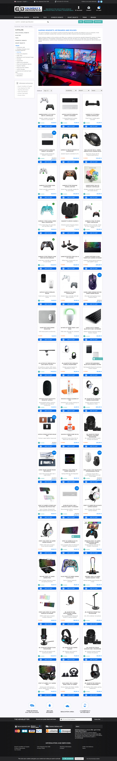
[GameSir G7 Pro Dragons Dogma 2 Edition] (69, 174)
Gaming (18, 52)
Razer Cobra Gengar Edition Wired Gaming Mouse (92, 293)
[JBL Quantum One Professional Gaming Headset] (69, 601)
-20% (54, 452)
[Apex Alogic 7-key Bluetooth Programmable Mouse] (92, 459)
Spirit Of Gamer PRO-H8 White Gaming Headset (93, 506)
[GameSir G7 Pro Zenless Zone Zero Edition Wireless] (47, 245)
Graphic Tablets (20, 65)
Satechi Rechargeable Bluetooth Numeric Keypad (92, 364)
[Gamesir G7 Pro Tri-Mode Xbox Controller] (92, 210)
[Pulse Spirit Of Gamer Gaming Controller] (69, 565)
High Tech (19, 55)
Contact (88, 10)
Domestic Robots (57, 17)
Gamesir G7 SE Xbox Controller (70, 293)
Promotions (88, 21)
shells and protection (22, 62)
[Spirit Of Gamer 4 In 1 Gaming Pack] (47, 672)
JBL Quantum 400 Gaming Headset (69, 648)
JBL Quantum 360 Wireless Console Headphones (70, 364)
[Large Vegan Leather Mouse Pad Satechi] (47, 459)
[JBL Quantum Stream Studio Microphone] (47, 636)
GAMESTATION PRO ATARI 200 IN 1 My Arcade (70, 257)
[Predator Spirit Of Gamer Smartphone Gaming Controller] (92, 530)
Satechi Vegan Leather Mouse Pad (47, 435)
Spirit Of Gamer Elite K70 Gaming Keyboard (70, 541)
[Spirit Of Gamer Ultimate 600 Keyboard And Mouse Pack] (47, 494)
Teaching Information (22, 89)
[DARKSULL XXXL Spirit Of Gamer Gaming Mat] (69, 459)
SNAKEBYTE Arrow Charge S (69, 221)
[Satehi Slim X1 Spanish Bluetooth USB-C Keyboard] (92, 316)
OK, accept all (68, 758)
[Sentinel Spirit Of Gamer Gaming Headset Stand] (92, 565)
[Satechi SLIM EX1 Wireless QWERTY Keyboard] (47, 139)
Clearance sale (20, 47)
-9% (54, 132)
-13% (76, 488)
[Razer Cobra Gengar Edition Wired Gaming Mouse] (92, 281)
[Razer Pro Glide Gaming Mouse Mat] (47, 316)
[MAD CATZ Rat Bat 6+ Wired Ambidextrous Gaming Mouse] (92, 139)
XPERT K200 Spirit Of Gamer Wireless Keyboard (47, 612)
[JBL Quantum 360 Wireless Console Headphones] (69, 352)
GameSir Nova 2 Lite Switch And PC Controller (47, 115)
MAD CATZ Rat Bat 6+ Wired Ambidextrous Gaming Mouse (92, 150)
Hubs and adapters (21, 53)
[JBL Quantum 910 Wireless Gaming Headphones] (92, 387)
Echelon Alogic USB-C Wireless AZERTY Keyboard (69, 506)
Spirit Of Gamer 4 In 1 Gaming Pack (47, 684)
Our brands (17, 749)
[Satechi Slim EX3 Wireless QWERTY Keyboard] (69, 103)
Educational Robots (21, 17)
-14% (99, 452)
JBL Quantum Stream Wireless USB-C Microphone (92, 648)
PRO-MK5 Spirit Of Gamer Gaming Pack (47, 577)
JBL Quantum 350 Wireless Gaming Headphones (93, 684)
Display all (39, 90)
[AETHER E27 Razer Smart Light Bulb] (69, 316)
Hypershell (19, 60)
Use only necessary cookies (93, 758)
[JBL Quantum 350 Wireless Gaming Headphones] (92, 672)
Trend (84, 17)
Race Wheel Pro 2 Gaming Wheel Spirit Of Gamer (70, 684)
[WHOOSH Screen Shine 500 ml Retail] (69, 423)
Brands (93, 17)
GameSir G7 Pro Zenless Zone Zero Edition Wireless (47, 257)
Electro (36, 17)
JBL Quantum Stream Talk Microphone (92, 612)
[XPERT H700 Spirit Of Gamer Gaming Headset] (47, 530)
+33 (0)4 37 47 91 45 (62, 1)
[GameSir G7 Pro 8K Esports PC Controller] (69, 139)
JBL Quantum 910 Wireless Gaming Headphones (92, 399)
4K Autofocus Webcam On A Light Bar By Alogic (47, 364)
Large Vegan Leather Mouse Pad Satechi (47, 470)
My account (78, 10)
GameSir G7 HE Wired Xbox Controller (47, 186)
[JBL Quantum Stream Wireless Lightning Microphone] (92, 423)
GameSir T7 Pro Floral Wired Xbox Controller (47, 221)
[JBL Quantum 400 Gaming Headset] (69, 636)
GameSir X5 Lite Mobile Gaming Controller (92, 115)
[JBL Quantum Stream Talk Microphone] (92, 601)
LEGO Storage (20, 69)
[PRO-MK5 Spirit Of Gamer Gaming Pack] (47, 565)
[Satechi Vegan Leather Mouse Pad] (47, 423)
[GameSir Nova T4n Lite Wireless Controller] (92, 174)
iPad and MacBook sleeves (23, 64)
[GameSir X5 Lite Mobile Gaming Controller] (92, 103)
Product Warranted (22, 93)
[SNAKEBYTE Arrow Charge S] (69, 210)
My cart (98, 8)
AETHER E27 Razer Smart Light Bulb (70, 328)
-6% (99, 275)
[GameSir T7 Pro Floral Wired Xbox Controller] (47, 210)
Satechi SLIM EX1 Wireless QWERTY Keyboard (47, 150)
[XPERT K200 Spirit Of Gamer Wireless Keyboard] (47, 601)
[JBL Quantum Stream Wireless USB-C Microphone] (92, 636)
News (83, 748)
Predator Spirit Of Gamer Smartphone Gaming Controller (92, 542)
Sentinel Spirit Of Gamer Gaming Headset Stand (92, 577)
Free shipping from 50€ (42, 1)
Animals (18, 59)
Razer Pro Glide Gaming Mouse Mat (47, 328)
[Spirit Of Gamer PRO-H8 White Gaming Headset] (92, 494)
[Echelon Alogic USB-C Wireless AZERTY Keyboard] (69, 494)
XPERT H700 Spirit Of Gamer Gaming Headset (47, 541)
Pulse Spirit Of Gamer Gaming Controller (70, 577)
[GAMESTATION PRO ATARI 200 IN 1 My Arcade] (69, 245)
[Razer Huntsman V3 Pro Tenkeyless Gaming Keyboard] (92, 245)
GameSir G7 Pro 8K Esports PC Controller (70, 150)
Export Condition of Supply (24, 86)
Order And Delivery (22, 91)
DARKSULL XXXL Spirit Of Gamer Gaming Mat (70, 470)
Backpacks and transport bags (25, 57)
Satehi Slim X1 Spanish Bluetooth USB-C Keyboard (92, 328)
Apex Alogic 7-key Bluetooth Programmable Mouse (92, 470)
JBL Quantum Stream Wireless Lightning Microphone (92, 436)
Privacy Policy (21, 95)
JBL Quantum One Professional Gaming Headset (69, 613)
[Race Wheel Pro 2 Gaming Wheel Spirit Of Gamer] (69, 672)
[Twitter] (101, 2)
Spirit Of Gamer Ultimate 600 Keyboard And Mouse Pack (47, 506)
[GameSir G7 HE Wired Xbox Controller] (47, 174)
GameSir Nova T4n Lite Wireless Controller (92, 186)
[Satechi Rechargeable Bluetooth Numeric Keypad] (92, 352)
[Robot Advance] (28, 9)
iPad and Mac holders (22, 67)
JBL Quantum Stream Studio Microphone (47, 648)
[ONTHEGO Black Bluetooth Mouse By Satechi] (47, 387)
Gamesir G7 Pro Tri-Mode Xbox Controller (92, 221)
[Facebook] (99, 2)
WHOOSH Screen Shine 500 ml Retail (70, 435)
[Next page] (51, 90)
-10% (54, 417)
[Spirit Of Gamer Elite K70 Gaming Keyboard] (69, 530)
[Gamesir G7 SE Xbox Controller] (69, 281)
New (80, 21)
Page (45, 90)
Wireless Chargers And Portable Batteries (22, 49)
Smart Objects (73, 17)
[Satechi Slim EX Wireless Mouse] (47, 281)
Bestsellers (98, 21)
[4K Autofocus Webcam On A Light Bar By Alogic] (47, 352)
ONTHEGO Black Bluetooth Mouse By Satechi (47, 399)
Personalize (79, 758)
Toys (45, 17)
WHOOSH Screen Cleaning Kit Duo (70, 399)
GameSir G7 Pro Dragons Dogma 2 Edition (69, 186)
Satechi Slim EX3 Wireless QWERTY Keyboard (70, 115)
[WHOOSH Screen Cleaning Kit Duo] (69, 387)
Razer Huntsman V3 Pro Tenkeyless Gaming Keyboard (93, 257)
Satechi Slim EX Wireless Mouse (47, 293)
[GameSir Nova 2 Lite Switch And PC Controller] (47, 103)
